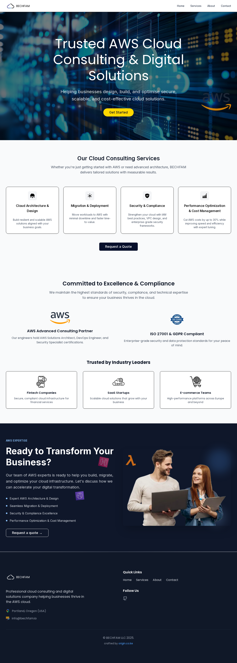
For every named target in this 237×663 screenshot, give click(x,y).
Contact (226, 5)
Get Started (118, 112)
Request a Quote (118, 246)
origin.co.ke (125, 643)
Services (195, 5)
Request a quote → (27, 533)
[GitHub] (125, 598)
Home (180, 5)
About (211, 5)
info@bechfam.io (24, 618)
